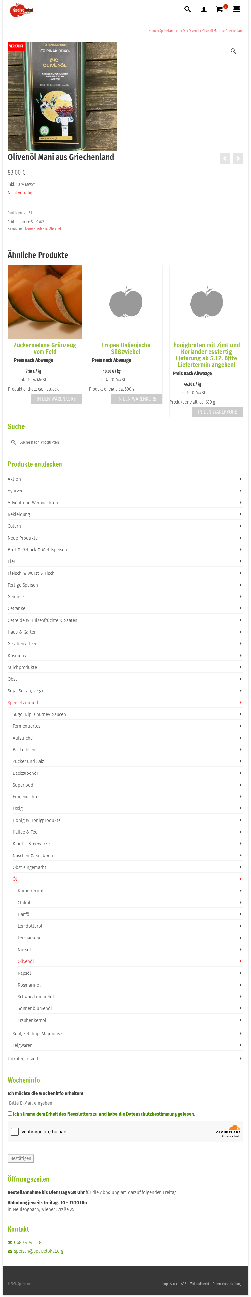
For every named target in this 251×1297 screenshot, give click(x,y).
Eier (11, 561)
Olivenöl (55, 228)
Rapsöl (24, 973)
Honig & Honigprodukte (36, 820)
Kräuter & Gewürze (31, 844)
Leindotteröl (30, 926)
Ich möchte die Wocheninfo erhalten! (45, 1093)
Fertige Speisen (23, 585)
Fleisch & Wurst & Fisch (31, 573)
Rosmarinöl (29, 985)
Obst (12, 679)
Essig (18, 808)
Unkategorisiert (23, 1059)
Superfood (23, 785)
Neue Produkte (36, 228)
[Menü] (236, 10)
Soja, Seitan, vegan (26, 691)
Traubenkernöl (32, 1020)
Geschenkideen (23, 644)
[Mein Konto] (204, 10)
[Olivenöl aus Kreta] (238, 158)
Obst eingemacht (29, 867)
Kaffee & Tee (25, 832)
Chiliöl (24, 903)
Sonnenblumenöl (35, 1008)
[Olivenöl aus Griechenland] (225, 158)
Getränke (16, 608)
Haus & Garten (22, 632)
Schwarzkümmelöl (36, 997)
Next (237, 341)
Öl (15, 879)
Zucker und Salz (28, 761)
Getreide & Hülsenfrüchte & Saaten (42, 620)
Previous (13, 341)
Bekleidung (19, 514)
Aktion (14, 479)
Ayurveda (17, 491)
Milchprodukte (22, 667)
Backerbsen (24, 750)
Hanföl (24, 914)
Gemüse (16, 597)
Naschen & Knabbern (34, 855)
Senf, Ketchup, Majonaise (37, 1034)
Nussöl (24, 950)
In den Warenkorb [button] (56, 399)
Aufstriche (23, 738)
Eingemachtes (26, 797)
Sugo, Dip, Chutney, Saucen (39, 714)
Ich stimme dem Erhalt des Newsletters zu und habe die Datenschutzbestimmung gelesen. (104, 1114)
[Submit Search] (13, 442)
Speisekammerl (23, 703)
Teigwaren (23, 1045)
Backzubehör (25, 773)
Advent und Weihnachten (33, 503)
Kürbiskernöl (30, 891)
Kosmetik (17, 655)
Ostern (14, 526)
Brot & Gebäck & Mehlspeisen (37, 550)
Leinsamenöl (30, 938)
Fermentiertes (26, 726)
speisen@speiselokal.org (38, 1251)
